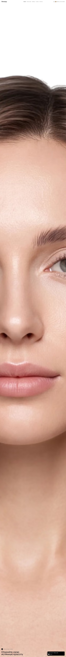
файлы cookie (56, 652)
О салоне (37, 1)
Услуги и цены (29, 1)
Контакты (41, 1)
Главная (24, 1)
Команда (33, 1)
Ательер (4, 1)
